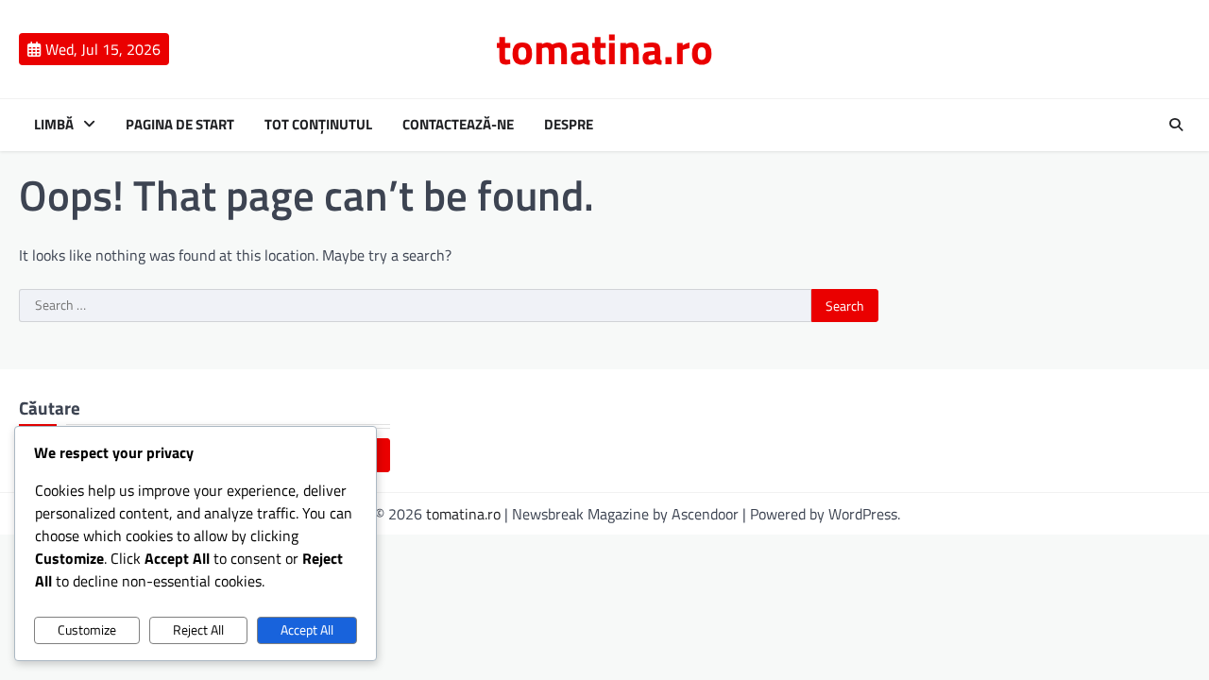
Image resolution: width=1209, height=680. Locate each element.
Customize (87, 630)
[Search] (1176, 124)
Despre (568, 124)
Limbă (54, 124)
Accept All (307, 630)
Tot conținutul (318, 124)
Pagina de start (180, 124)
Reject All (198, 630)
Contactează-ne (458, 124)
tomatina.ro (604, 48)
